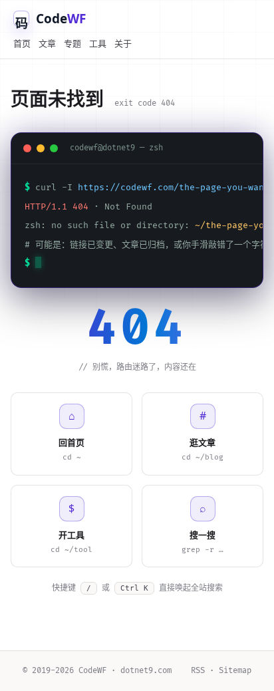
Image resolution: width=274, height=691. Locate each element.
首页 (22, 43)
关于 (123, 43)
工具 (97, 43)
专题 (72, 43)
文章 (47, 43)
